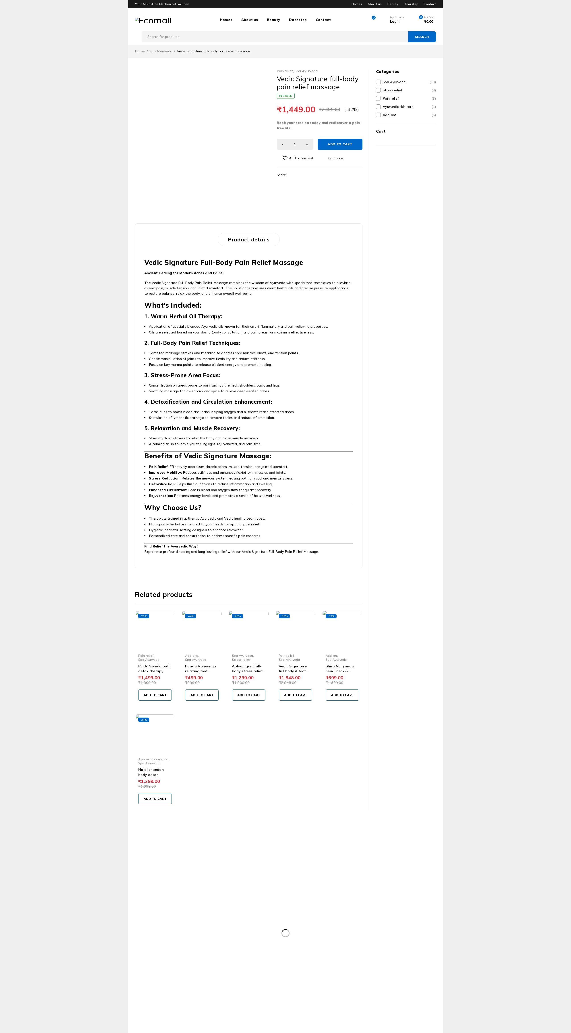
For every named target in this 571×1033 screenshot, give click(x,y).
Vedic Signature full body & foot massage (293, 671)
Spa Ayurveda (160, 51)
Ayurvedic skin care (153, 759)
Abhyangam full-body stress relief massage (247, 671)
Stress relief (241, 659)
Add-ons (191, 655)
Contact (430, 4)
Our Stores (189, 879)
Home (140, 51)
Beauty (392, 4)
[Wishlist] (295, 158)
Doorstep (411, 4)
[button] (155, 695)
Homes (357, 4)
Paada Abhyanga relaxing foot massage (200, 671)
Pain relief (285, 71)
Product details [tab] (249, 239)
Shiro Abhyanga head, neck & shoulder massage (342, 671)
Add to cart (340, 144)
